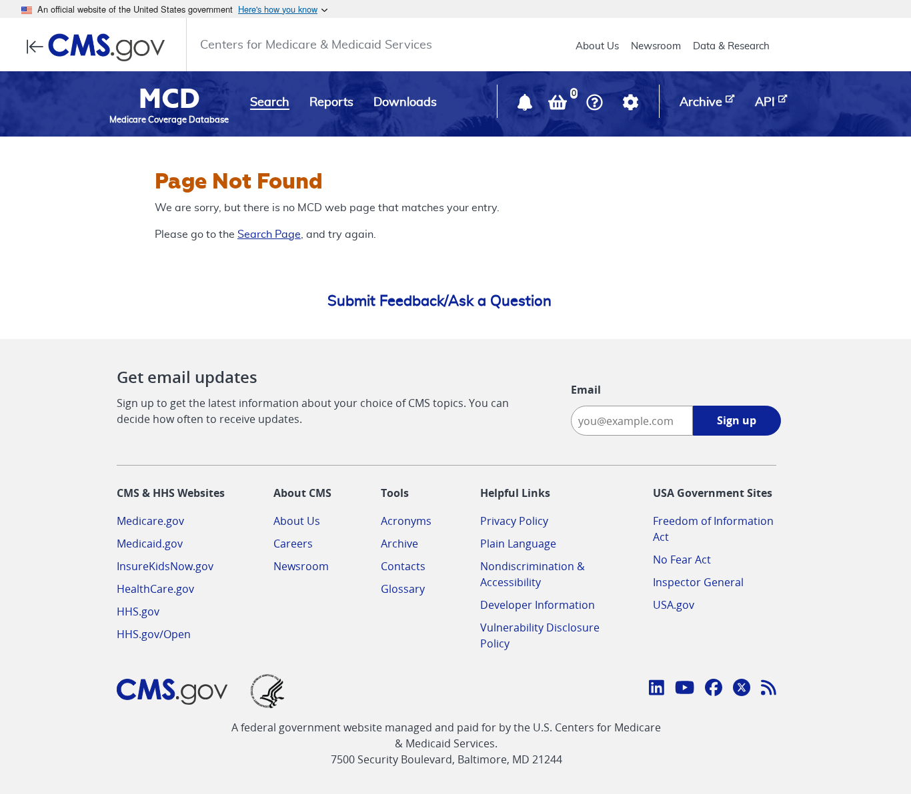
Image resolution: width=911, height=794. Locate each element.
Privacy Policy (514, 521)
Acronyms (406, 521)
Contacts (403, 566)
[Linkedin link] (656, 689)
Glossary (403, 589)
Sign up (736, 420)
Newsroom (656, 46)
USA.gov (673, 604)
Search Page (269, 234)
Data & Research (731, 46)
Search (269, 103)
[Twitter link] (741, 689)
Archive (399, 543)
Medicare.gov (150, 521)
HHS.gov (138, 611)
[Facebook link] (713, 689)
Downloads (405, 103)
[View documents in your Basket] (559, 105)
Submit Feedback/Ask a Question (439, 301)
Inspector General (698, 582)
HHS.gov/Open (154, 634)
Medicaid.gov (150, 543)
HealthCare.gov (155, 589)
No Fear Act (682, 559)
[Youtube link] (684, 689)
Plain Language (518, 543)
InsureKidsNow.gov (165, 566)
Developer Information (537, 604)
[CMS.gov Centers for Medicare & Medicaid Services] (100, 47)
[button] (526, 105)
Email (586, 389)
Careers (293, 543)
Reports (331, 103)
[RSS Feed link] (768, 689)
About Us (597, 46)
